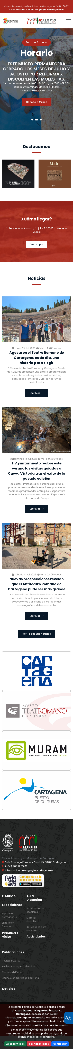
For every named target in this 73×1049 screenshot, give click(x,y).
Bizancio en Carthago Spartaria (20, 978)
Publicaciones (13, 952)
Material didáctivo (32, 919)
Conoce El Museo (36, 102)
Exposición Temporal (8, 924)
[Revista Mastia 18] (55, 174)
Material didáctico (12, 972)
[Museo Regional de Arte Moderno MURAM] (36, 751)
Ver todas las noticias (36, 633)
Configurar (60, 1043)
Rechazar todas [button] (39, 1043)
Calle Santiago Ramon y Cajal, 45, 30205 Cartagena (35, 862)
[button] (32, 119)
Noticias (8, 989)
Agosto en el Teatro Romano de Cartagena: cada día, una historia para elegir (36, 357)
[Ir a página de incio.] (42, 20)
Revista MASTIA (11, 960)
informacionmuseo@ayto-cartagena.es (40, 9)
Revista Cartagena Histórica (18, 966)
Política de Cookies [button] (46, 1025)
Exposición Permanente (9, 915)
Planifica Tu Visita (11, 935)
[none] (36, 319)
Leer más (35, 393)
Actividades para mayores (36, 928)
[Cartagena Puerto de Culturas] (36, 790)
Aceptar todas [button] (15, 1043)
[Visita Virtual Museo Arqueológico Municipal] (18, 174)
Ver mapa (37, 244)
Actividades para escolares (36, 910)
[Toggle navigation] (68, 20)
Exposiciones (12, 905)
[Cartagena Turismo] (36, 671)
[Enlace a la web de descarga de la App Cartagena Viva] (23, 879)
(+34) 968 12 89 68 (16, 866)
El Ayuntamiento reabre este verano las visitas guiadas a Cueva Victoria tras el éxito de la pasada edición (36, 471)
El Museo (9, 896)
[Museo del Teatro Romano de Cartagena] (36, 711)
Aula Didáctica (34, 897)
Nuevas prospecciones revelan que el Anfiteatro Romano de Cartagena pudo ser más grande (36, 584)
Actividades (36, 936)
